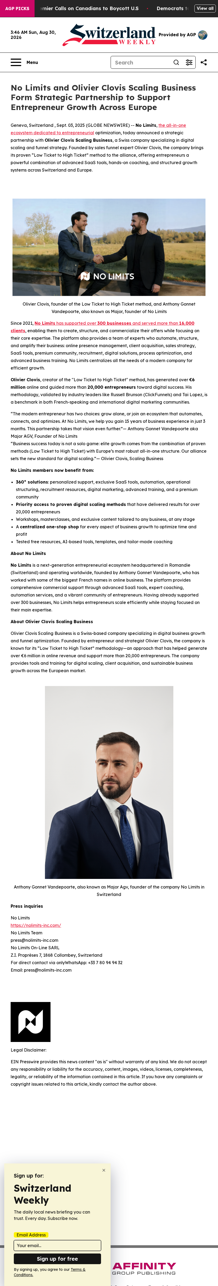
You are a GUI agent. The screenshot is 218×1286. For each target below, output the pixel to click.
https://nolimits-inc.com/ (36, 925)
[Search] (176, 62)
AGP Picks (17, 8)
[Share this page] (203, 62)
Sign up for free (57, 1258)
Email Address (31, 1235)
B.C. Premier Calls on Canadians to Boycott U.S (81, 8)
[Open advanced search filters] (189, 62)
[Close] (103, 1170)
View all (205, 8)
